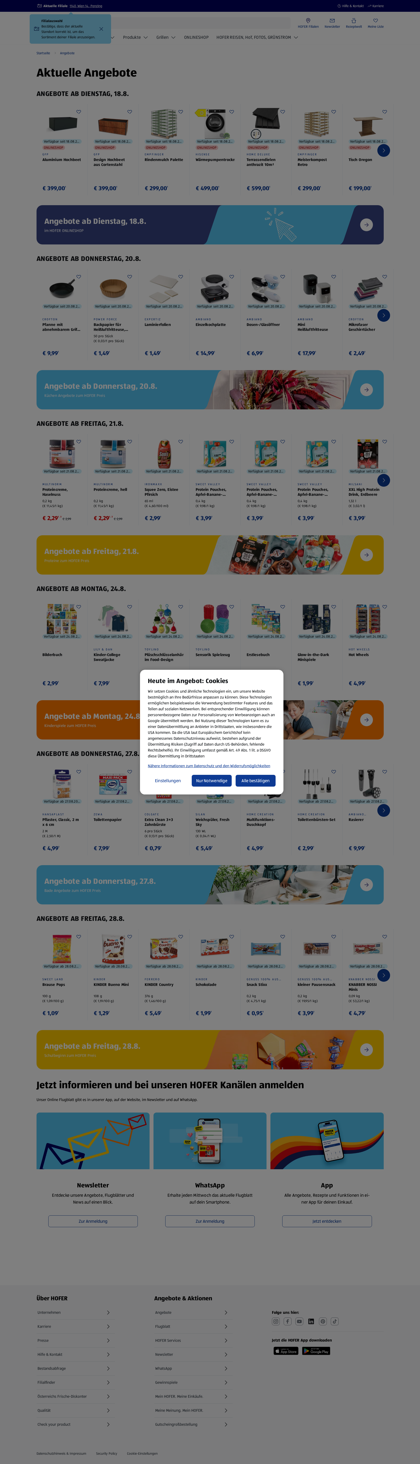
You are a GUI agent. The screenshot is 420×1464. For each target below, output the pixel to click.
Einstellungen (168, 781)
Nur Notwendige (211, 781)
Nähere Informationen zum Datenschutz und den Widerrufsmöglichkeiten (209, 766)
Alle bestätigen (255, 781)
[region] (211, 732)
